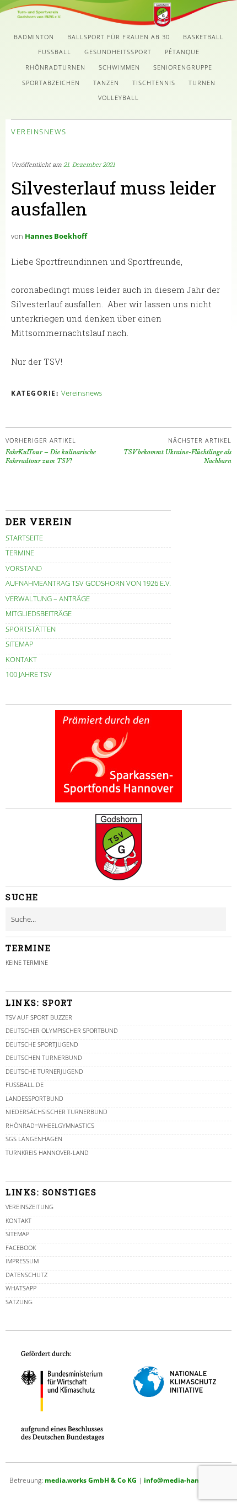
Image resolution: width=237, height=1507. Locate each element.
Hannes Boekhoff (56, 236)
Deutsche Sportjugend (42, 1044)
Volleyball (118, 97)
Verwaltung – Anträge (48, 598)
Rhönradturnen (55, 67)
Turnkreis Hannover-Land (47, 1152)
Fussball (54, 52)
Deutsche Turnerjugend (44, 1071)
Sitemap (20, 644)
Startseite (24, 538)
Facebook (21, 1247)
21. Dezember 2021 (89, 164)
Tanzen (106, 82)
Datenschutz (26, 1274)
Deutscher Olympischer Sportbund (62, 1030)
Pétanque (182, 52)
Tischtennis (153, 82)
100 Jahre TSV (29, 674)
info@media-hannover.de (186, 1480)
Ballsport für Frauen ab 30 (118, 37)
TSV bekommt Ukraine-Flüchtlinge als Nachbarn (177, 450)
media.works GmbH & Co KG (91, 1480)
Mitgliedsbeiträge (39, 613)
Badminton (34, 37)
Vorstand (24, 568)
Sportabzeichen (51, 82)
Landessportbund (34, 1098)
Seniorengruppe (182, 67)
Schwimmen (119, 67)
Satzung (19, 1302)
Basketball (203, 37)
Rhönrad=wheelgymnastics (50, 1125)
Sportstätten (31, 629)
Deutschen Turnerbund (44, 1057)
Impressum (22, 1261)
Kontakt (21, 659)
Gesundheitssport (118, 52)
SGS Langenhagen (34, 1139)
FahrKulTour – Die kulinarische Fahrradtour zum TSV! (51, 450)
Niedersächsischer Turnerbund (56, 1111)
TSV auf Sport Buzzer (39, 1017)
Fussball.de (25, 1084)
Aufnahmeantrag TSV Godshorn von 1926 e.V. (88, 583)
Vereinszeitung (29, 1207)
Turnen (202, 82)
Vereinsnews (39, 131)
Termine (20, 553)
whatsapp (21, 1288)
